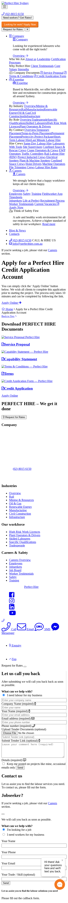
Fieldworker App (52, 193)
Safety (27, 193)
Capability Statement (20, 359)
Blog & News (17, 230)
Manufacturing (35, 109)
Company (21, 39)
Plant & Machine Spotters (34, 160)
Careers (20, 174)
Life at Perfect (31, 200)
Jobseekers (15, 200)
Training (36, 193)
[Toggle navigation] (5, 7)
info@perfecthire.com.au (27, 243)
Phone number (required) (16, 725)
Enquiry (16, 645)
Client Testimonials (42, 66)
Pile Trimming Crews (22, 167)
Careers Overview (20, 560)
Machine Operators (53, 164)
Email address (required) (16, 718)
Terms (9, 374)
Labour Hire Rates (46, 167)
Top (14, 659)
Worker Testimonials (21, 204)
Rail (23, 109)
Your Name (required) (15, 711)
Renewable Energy (20, 506)
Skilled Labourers (36, 123)
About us (30, 59)
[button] (16, 36)
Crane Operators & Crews (42, 150)
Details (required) (12, 760)
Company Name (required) (18, 703)
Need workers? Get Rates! (17, 17)
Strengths (23, 69)
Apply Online (10, 302)
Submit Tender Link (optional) (20, 740)
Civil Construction (22, 114)
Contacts (14, 233)
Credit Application (18, 388)
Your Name (8, 841)
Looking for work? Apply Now (20, 24)
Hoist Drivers (34, 164)
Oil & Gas (24, 112)
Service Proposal (53, 72)
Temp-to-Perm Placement (36, 133)
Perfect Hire (31, 586)
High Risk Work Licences (24, 531)
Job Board (15, 570)
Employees (15, 193)
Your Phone (9, 852)
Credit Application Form (51, 76)
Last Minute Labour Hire (46, 140)
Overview (19, 55)
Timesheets (15, 197)
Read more (48, 224)
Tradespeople (40, 119)
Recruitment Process (52, 200)
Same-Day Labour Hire (38, 143)
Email (30, 629)
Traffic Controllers (32, 153)
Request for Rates (13, 29)
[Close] (24, 666)
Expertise (22, 83)
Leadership (43, 59)
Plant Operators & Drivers (35, 126)
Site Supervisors (32, 146)
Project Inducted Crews (32, 157)
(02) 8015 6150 (14, 14)
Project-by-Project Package (37, 136)
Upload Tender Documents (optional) (24, 729)
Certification (58, 59)
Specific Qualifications (22, 542)
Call (13, 629)
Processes (15, 62)
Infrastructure (32, 116)
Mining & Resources (21, 500)
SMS (47, 629)
